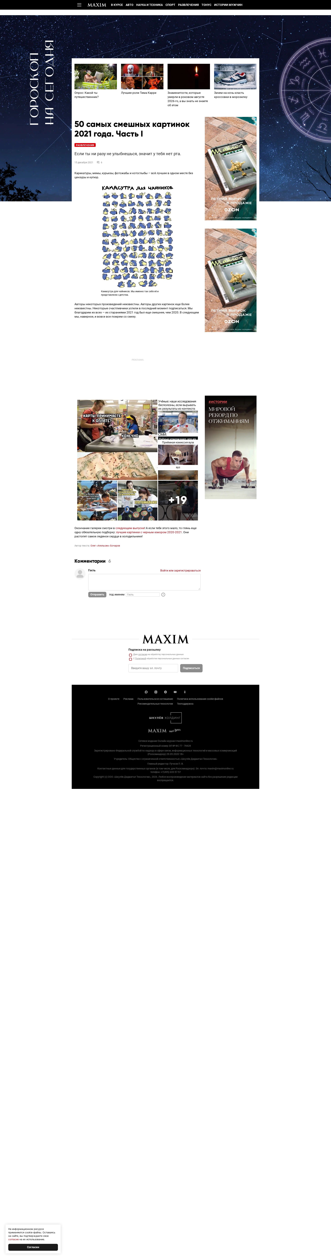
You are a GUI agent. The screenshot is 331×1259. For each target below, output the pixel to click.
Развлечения (188, 5)
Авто (129, 5)
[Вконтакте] (155, 691)
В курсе (117, 5)
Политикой (140, 658)
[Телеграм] (165, 691)
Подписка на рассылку (144, 649)
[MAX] (146, 691)
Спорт (170, 5)
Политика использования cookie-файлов (200, 699)
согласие (142, 654)
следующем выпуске (130, 528)
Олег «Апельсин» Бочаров (105, 545)
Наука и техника (149, 5)
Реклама (128, 699)
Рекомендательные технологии (155, 703)
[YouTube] (175, 691)
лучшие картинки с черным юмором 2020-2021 (149, 532)
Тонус (206, 5)
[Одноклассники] (184, 691)
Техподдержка (185, 703)
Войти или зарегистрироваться (180, 570)
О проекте (113, 699)
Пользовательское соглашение (155, 699)
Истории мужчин (228, 5)
